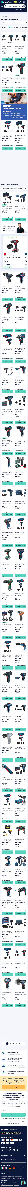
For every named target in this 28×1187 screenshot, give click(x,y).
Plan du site (18, 1176)
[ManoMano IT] (2, 1168)
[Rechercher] (5, 6)
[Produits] (2, 6)
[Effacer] (24, 6)
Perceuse (4, 16)
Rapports (16, 1185)
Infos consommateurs (7, 1185)
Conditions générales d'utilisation (10, 1182)
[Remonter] (22, 1168)
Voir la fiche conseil (18, 117)
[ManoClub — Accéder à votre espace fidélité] (15, 2)
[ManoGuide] (23, 1183)
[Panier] (24, 2)
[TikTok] (17, 1150)
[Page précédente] (4, 1043)
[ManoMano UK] (6, 1168)
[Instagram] (13, 1150)
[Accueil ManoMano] (7, 2)
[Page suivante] (23, 1043)
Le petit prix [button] (12, 238)
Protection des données (18, 1178)
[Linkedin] (2, 1150)
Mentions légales (5, 1178)
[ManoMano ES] (13, 1168)
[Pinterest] (10, 1150)
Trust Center (4, 1180)
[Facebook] (6, 1150)
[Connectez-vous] (20, 2)
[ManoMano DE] (10, 1168)
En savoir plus (16, 1123)
